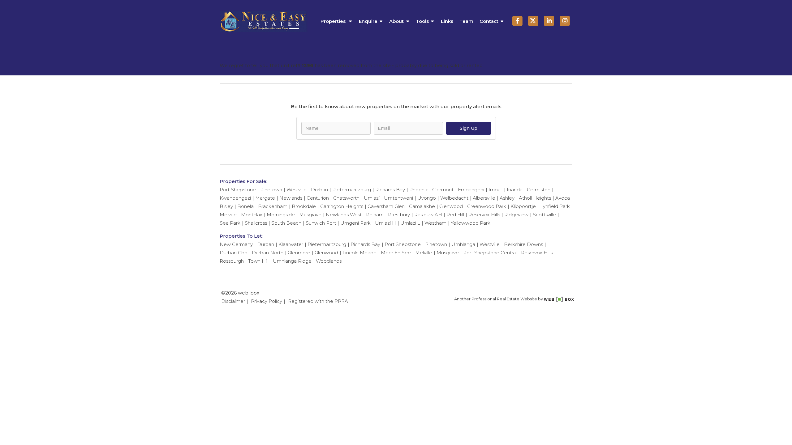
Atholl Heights (535, 198)
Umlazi (372, 198)
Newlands (290, 198)
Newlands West (344, 215)
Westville (296, 190)
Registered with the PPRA (318, 301)
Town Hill (258, 261)
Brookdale (304, 206)
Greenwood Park (486, 206)
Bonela (245, 206)
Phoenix (418, 190)
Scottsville (544, 215)
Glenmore (299, 253)
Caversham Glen (386, 206)
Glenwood (451, 206)
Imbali (495, 190)
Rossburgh (232, 261)
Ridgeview (516, 215)
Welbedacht (454, 198)
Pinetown (271, 190)
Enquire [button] (368, 21)
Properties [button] (334, 21)
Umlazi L (410, 223)
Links (447, 21)
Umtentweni (398, 198)
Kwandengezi (235, 198)
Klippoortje (523, 206)
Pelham (375, 215)
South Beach (286, 223)
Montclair (251, 215)
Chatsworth (346, 198)
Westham (435, 223)
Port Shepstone (238, 190)
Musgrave (310, 215)
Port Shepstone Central (490, 253)
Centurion (318, 198)
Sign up (468, 128)
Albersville (484, 198)
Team (466, 21)
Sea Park (230, 223)
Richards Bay (390, 190)
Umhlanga (463, 244)
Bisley (226, 206)
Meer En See (396, 253)
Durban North (267, 253)
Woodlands (329, 261)
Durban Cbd (234, 253)
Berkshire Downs (523, 244)
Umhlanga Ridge (292, 261)
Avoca (562, 198)
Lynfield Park (555, 206)
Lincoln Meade (359, 253)
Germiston (538, 190)
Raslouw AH (428, 215)
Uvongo (426, 198)
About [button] (396, 21)
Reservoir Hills (484, 215)
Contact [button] (489, 21)
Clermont (443, 190)
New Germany (236, 244)
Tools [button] (422, 21)
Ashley (507, 198)
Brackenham (272, 206)
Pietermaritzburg (351, 190)
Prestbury (399, 215)
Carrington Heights (341, 206)
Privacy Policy (266, 301)
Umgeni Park (355, 223)
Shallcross (256, 223)
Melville (228, 215)
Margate (265, 198)
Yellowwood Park (470, 223)
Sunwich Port (321, 223)
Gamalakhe (422, 206)
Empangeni (471, 190)
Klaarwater (290, 244)
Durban (319, 190)
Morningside (281, 215)
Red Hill (455, 215)
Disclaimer (233, 301)
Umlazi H (385, 223)
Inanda (515, 190)
